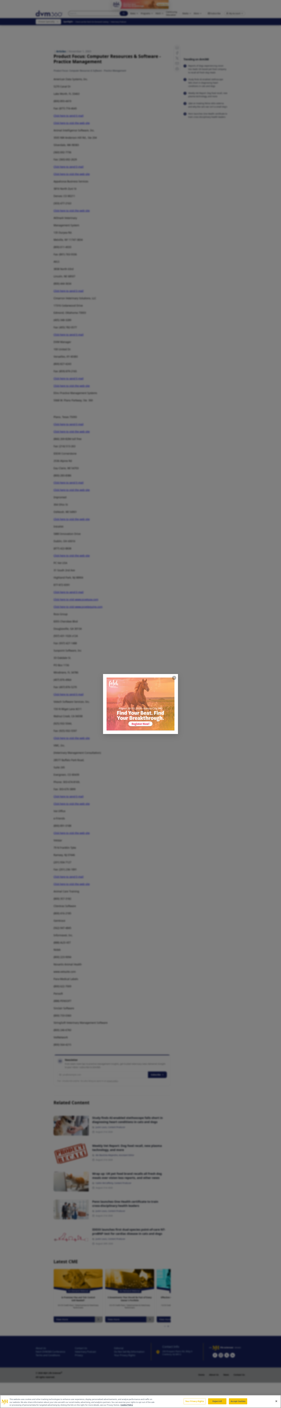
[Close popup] (174, 678)
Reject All (217, 1401)
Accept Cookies (238, 1401)
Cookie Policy (126, 1405)
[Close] (276, 1401)
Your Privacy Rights (194, 1401)
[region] (140, 1401)
